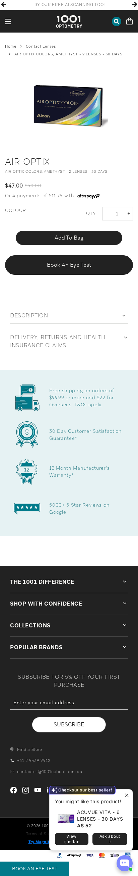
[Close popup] (127, 795)
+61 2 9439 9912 (33, 760)
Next (134, 4)
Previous (3, 4)
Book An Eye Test (34, 869)
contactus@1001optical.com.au (49, 771)
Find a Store (29, 749)
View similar (71, 839)
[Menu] (8, 21)
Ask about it (109, 839)
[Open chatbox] (125, 863)
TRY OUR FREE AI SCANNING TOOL (69, 4)
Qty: (91, 213)
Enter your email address (69, 714)
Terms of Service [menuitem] (42, 833)
